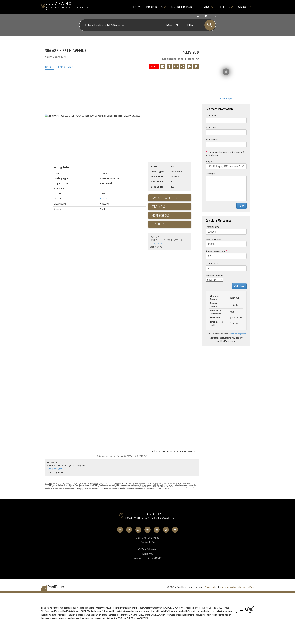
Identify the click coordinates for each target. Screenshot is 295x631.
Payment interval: (214, 275)
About (243, 6)
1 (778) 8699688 (157, 243)
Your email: (211, 127)
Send (241, 206)
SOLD (213, 16)
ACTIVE (200, 16)
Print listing (159, 224)
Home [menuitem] (137, 6)
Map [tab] (70, 66)
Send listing (159, 206)
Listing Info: (61, 167)
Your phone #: (212, 139)
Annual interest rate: (216, 251)
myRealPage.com (238, 333)
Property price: (213, 226)
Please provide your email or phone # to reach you (225, 153)
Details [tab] (49, 66)
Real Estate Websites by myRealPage (236, 587)
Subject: (210, 161)
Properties (154, 6)
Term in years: (213, 263)
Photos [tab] (60, 66)
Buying (205, 6)
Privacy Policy (211, 587)
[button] (120, 530)
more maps (226, 98)
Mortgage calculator (171, 215)
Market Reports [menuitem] (183, 6)
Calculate (239, 286)
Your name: (211, 115)
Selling (224, 6)
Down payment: (213, 238)
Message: (210, 173)
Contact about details (164, 198)
